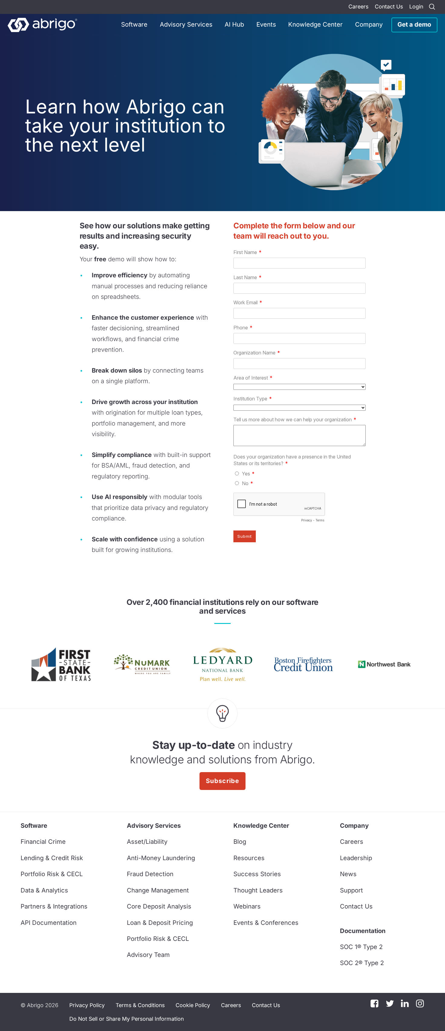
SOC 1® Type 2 (361, 947)
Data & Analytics (44, 890)
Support (351, 890)
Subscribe (222, 781)
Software (134, 24)
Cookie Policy (193, 1005)
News (348, 874)
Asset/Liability (147, 841)
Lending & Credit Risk (52, 858)
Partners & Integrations (54, 906)
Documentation (363, 931)
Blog (239, 841)
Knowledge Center (315, 24)
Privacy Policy (87, 1005)
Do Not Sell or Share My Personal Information (126, 1019)
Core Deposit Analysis (159, 906)
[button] (126, 1018)
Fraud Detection (150, 874)
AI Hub (234, 24)
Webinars (247, 906)
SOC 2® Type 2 (362, 963)
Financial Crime (43, 841)
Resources (249, 858)
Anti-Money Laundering (161, 858)
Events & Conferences (265, 922)
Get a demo (414, 24)
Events (266, 24)
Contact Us (389, 6)
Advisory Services (186, 24)
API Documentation (49, 922)
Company (369, 24)
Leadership (356, 858)
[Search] (432, 7)
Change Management (158, 890)
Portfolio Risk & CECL (52, 874)
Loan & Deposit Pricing (160, 922)
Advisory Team (148, 954)
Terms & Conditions (140, 1005)
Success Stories (257, 874)
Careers (358, 6)
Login (416, 6)
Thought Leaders (258, 890)
